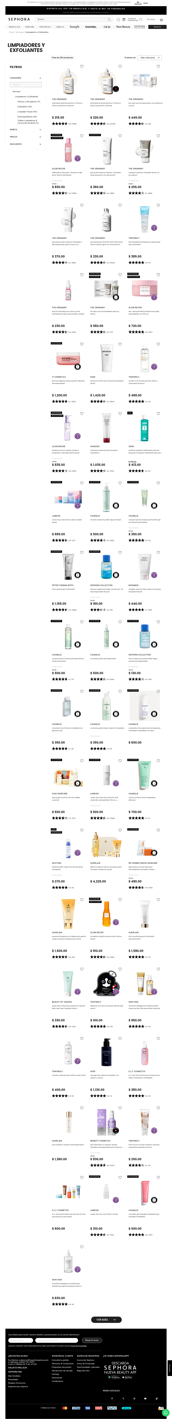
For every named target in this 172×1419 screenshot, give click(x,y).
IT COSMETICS (59, 377)
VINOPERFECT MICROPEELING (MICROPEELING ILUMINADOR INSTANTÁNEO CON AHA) (144, 729)
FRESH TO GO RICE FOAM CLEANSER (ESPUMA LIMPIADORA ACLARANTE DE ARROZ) (144, 1146)
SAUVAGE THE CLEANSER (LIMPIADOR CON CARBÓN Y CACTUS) (104, 1076)
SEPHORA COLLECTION (101, 585)
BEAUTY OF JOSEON (62, 1002)
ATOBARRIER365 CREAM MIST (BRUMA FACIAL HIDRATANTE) (67, 868)
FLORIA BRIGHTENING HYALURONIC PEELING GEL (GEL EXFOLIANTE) (144, 243)
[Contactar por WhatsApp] (165, 1412)
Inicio (11, 32)
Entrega (55, 1374)
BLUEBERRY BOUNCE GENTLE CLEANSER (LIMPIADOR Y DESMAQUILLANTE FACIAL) (65, 451)
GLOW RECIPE (58, 169)
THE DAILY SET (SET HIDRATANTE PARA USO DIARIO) (104, 313)
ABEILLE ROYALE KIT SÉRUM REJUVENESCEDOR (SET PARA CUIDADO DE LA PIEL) (106, 868)
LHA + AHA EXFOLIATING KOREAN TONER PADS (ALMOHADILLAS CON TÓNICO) (144, 313)
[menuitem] (14, 27)
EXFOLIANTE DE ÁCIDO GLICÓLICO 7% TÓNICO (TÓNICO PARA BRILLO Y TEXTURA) (67, 104)
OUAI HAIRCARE (59, 794)
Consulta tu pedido (60, 1360)
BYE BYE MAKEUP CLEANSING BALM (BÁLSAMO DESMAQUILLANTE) (68, 382)
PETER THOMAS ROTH (62, 585)
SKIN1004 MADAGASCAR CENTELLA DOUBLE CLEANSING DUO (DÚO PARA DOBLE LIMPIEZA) (144, 1007)
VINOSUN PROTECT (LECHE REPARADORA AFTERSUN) (142, 799)
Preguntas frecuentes (61, 1367)
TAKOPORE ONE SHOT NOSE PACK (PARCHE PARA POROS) (106, 1007)
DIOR (92, 377)
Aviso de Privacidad (85, 1364)
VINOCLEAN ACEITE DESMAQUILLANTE (103, 659)
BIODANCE (134, 585)
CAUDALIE (95, 516)
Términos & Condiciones (63, 1364)
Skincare (20, 32)
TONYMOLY (134, 238)
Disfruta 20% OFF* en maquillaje (67, 9)
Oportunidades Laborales (88, 1367)
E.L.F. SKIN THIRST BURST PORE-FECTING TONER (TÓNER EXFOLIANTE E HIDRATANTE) (144, 1076)
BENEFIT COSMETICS (100, 1141)
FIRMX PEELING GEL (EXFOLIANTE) (63, 589)
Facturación (57, 1378)
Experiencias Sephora (18, 1387)
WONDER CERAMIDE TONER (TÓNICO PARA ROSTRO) (69, 1075)
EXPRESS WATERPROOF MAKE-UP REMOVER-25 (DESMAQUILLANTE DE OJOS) (106, 590)
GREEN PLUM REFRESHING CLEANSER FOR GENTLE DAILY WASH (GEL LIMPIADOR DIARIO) (68, 1007)
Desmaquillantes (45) (27, 117)
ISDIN (131, 447)
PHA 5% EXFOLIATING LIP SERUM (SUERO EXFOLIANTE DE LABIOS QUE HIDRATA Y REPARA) (68, 313)
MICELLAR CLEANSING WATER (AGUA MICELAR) (105, 520)
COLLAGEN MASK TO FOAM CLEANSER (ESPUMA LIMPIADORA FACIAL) (145, 590)
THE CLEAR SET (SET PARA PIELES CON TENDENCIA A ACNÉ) (146, 104)
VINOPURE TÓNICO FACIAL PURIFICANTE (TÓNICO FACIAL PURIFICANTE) (68, 660)
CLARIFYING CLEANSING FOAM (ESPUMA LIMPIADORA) (103, 451)
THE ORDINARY (59, 99)
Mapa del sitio (83, 1371)
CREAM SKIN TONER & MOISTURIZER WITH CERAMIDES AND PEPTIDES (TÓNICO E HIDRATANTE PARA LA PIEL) (104, 799)
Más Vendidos (14, 1376)
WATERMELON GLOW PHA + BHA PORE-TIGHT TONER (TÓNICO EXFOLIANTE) (67, 174)
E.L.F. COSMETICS (137, 1072)
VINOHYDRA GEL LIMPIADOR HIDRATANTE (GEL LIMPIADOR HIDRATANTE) (144, 1215)
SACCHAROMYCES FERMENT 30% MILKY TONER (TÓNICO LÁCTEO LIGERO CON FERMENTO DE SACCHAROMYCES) (106, 243)
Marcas (157, 27)
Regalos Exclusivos (17, 1383)
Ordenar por (130, 58)
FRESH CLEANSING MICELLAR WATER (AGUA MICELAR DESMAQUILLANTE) (143, 660)
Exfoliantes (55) (25, 107)
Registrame (92, 1340)
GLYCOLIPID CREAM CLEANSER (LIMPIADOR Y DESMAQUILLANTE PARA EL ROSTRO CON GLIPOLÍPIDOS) (67, 243)
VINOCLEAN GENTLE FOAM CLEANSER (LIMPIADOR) (107, 728)
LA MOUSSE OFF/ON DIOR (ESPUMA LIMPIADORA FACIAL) (106, 382)
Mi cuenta (151, 20)
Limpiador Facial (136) (27, 112)
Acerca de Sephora (85, 1360)
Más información (138, 3)
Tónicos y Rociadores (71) (29, 102)
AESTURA (56, 863)
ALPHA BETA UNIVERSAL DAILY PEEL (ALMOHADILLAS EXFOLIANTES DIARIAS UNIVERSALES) (141, 868)
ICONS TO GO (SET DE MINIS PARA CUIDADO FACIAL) (67, 521)
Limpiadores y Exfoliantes (36, 32)
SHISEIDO (95, 447)
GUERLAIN (95, 863)
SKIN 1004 (133, 1002)
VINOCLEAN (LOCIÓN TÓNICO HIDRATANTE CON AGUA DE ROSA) (67, 729)
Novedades (13, 1380)
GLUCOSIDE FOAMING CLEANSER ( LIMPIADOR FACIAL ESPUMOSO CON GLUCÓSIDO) (105, 174)
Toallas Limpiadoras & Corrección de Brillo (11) (28, 122)
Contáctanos (57, 1381)
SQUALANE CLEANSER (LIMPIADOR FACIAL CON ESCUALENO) (144, 174)
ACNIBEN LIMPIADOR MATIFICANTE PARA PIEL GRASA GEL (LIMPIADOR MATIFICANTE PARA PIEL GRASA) (145, 451)
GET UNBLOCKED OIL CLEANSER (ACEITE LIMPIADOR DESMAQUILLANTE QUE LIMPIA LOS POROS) (106, 1146)
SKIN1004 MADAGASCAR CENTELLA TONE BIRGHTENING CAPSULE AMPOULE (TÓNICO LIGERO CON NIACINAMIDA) (66, 1285)
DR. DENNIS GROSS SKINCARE (143, 863)
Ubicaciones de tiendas (62, 1371)
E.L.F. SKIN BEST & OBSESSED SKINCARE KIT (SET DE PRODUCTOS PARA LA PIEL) (68, 1215)
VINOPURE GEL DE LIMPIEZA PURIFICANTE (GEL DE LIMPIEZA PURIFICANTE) (145, 521)
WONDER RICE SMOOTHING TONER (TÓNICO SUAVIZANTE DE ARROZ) (143, 382)
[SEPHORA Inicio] (19, 19)
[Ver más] (68, 93)
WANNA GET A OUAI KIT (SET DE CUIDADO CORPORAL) (66, 799)
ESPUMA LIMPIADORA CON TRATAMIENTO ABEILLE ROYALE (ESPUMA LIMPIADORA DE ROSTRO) (69, 938)
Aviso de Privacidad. (79, 1346)
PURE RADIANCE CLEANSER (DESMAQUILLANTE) (68, 1145)
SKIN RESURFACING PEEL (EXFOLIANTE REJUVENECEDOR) (141, 938)
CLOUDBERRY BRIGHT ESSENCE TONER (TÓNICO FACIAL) (106, 938)
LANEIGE (56, 516)
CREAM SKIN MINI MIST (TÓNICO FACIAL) (104, 1214)
